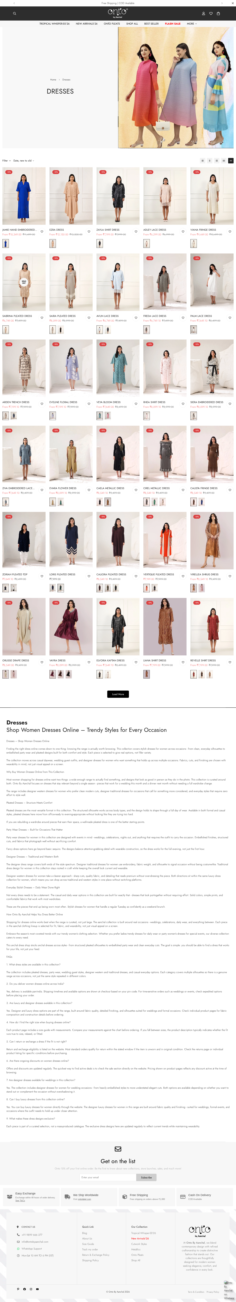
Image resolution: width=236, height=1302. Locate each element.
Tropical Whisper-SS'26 (54, 24)
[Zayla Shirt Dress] (118, 196)
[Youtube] (37, 1289)
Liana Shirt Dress (154, 660)
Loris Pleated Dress (62, 574)
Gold (193, 588)
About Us (87, 1238)
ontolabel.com (84, 1199)
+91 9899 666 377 (32, 1235)
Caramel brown (146, 674)
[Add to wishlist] (42, 231)
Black (99, 243)
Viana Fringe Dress (203, 230)
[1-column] (202, 160)
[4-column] (224, 160)
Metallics (135, 1249)
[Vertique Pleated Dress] (165, 540)
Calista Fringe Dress (204, 488)
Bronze (193, 502)
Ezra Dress (56, 230)
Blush (146, 243)
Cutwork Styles (139, 1244)
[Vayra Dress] (71, 626)
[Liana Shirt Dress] (165, 626)
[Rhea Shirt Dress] (165, 368)
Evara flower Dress (62, 488)
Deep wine (99, 588)
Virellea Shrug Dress (204, 574)
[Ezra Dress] (71, 196)
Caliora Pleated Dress (111, 574)
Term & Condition (196, 1291)
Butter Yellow (52, 502)
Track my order (90, 1249)
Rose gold (201, 588)
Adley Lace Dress (154, 230)
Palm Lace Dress (201, 316)
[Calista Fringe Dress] (212, 454)
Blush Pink (108, 416)
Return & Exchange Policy (95, 1255)
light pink (146, 416)
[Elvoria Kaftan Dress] (118, 626)
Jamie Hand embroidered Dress (18, 230)
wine (52, 674)
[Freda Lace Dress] (165, 282)
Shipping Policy (90, 1260)
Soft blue (52, 416)
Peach (52, 243)
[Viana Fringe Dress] (212, 196)
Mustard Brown (108, 502)
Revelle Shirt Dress (203, 660)
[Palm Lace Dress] (212, 282)
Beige (5, 329)
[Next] (222, 3)
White (193, 329)
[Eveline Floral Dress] (71, 368)
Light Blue (99, 329)
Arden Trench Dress (15, 402)
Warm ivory (162, 502)
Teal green (154, 502)
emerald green (60, 502)
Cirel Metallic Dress (156, 488)
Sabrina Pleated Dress (17, 316)
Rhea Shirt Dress (154, 402)
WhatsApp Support (32, 1248)
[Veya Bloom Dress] (118, 368)
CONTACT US (27, 1226)
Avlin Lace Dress (107, 316)
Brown (60, 674)
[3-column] (216, 160)
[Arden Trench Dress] (24, 368)
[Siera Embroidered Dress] (212, 368)
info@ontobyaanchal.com (35, 1242)
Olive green (108, 588)
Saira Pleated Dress (62, 316)
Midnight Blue (5, 588)
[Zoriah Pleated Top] (24, 540)
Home (53, 79)
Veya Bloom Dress (108, 402)
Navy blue (108, 329)
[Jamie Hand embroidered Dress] (24, 196)
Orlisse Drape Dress (15, 660)
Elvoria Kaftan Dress (110, 660)
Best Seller (151, 24)
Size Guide (88, 1244)
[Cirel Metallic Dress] (165, 454)
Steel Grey (146, 502)
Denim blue (13, 416)
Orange (146, 588)
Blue (5, 243)
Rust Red (193, 674)
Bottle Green (60, 588)
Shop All (132, 24)
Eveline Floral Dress (63, 402)
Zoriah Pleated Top (14, 574)
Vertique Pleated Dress (158, 574)
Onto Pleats (137, 1255)
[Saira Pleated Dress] (71, 282)
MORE (190, 24)
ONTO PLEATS (112, 24)
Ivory (193, 243)
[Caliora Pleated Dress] (118, 540)
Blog (84, 1233)
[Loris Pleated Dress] (71, 540)
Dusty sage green (146, 329)
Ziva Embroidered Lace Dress (17, 488)
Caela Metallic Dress (110, 488)
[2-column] (209, 160)
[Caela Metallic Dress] (118, 454)
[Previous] (14, 3)
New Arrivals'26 (86, 24)
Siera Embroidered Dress (206, 402)
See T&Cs (20, 1200)
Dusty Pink (13, 674)
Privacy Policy (213, 1291)
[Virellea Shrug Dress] (212, 540)
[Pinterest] (18, 1289)
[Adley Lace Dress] (165, 196)
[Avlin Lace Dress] (118, 282)
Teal (99, 416)
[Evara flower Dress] (71, 454)
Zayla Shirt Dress (107, 230)
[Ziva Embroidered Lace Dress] (24, 454)
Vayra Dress (57, 660)
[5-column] (231, 160)
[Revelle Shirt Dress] (212, 626)
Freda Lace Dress (154, 316)
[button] (218, 13)
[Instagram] (31, 1289)
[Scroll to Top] (229, 1284)
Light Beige (5, 674)
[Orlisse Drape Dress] (24, 626)
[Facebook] (24, 1289)
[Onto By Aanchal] (118, 13)
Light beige (5, 416)
